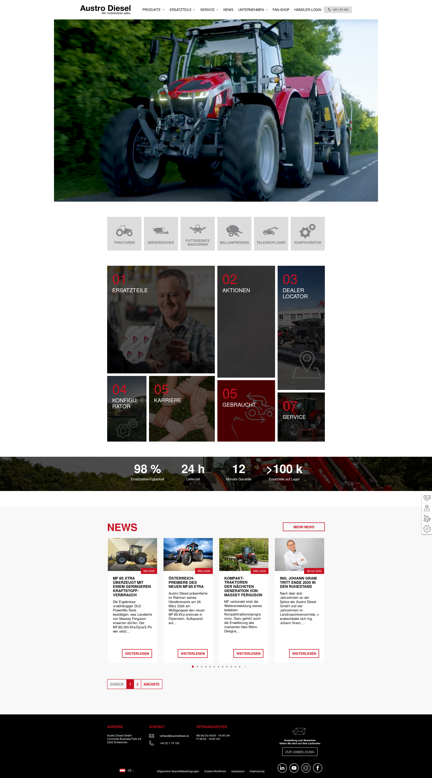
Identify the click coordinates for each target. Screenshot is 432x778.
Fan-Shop (281, 9)
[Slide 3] (201, 666)
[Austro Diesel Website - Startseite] (105, 10)
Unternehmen (251, 9)
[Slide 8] (223, 666)
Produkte (152, 9)
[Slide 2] (197, 666)
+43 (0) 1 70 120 (169, 743)
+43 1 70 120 (340, 9)
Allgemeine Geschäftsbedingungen (178, 771)
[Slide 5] (210, 666)
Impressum (238, 771)
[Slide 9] (227, 666)
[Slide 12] (239, 666)
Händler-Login (307, 9)
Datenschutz (257, 771)
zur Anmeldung (300, 751)
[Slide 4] (206, 666)
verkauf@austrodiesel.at (176, 736)
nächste (151, 684)
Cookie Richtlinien (215, 771)
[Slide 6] (214, 666)
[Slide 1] (193, 666)
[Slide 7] (218, 666)
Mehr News (303, 526)
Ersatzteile (181, 9)
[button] (127, 770)
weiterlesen (137, 653)
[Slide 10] (231, 666)
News (228, 9)
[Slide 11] (235, 666)
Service (208, 9)
